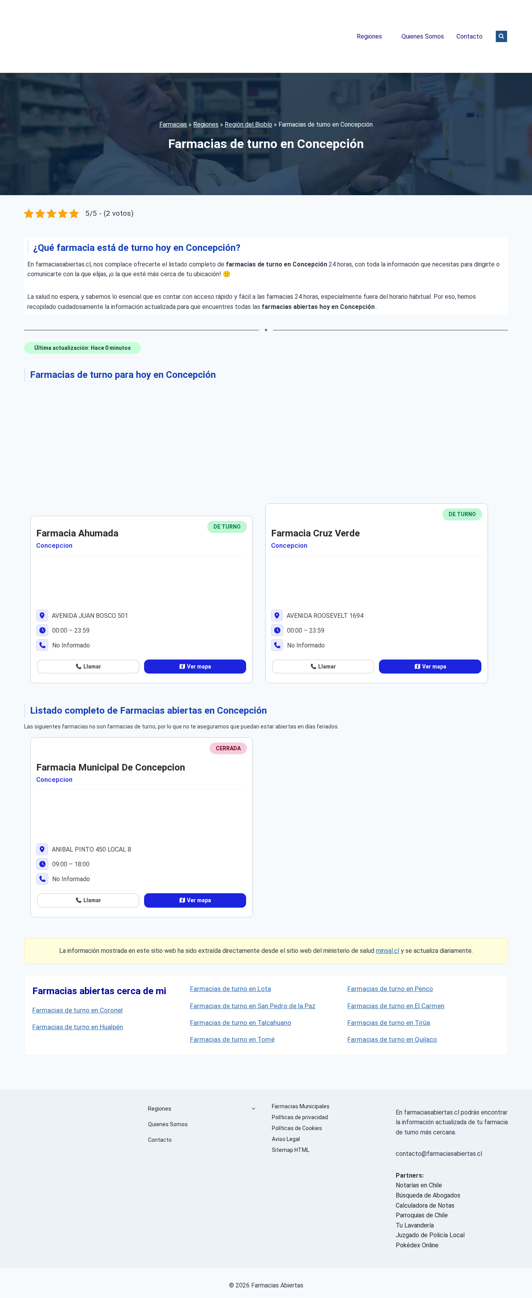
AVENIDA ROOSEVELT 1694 (324, 615)
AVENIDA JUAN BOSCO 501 (89, 615)
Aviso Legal (286, 1139)
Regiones (369, 36)
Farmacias (173, 124)
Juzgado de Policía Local (430, 1235)
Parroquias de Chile (422, 1215)
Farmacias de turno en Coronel (77, 1010)
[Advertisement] (257, 441)
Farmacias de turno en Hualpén (77, 1027)
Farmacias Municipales (300, 1106)
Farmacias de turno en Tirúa (388, 1022)
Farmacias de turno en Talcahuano (240, 1022)
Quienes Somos (423, 36)
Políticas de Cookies (297, 1128)
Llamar (91, 666)
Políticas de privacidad (300, 1117)
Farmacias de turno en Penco (390, 989)
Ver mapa (198, 666)
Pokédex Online (417, 1245)
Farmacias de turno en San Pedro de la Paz (252, 1006)
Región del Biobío (248, 124)
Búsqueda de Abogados (428, 1195)
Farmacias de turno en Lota (230, 989)
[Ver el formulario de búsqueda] (501, 36)
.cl (396, 950)
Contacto (469, 36)
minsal (384, 950)
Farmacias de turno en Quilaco (392, 1039)
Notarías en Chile (419, 1185)
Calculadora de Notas (425, 1205)
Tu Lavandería (415, 1225)
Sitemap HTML (290, 1150)
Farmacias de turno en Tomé (232, 1039)
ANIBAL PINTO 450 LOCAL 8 (90, 849)
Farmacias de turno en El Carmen (395, 1006)
